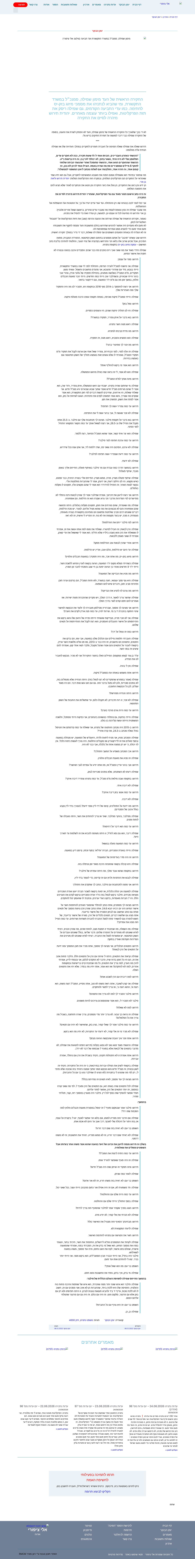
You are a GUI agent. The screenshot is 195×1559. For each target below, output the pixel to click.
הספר (55, 4)
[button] (15, 10)
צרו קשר (33, 4)
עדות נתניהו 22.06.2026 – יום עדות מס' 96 (44, 1406)
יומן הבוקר (124, 4)
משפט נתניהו (86, 1320)
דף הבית (136, 4)
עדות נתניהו (110, 4)
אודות (46, 4)
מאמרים (96, 4)
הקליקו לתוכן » (171, 1450)
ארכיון (86, 4)
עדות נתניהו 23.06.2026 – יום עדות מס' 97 (99, 1406)
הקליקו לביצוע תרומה (97, 1491)
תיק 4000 (74, 1320)
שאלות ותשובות (69, 4)
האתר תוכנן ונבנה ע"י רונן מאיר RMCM (38, 1553)
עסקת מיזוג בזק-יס (127, 244)
